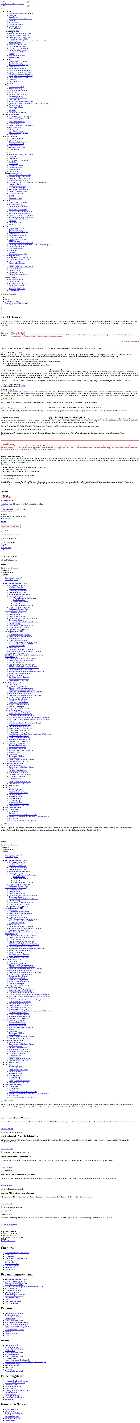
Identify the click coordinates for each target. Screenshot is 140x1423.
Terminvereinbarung (15, 63)
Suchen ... (4, 2)
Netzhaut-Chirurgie (15, 43)
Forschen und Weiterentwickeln (19, 118)
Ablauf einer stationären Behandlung (21, 74)
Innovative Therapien (16, 675)
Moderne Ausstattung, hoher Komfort (21, 13)
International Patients (16, 81)
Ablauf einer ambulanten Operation (20, 72)
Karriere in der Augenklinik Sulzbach (21, 101)
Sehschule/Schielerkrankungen (19, 48)
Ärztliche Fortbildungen (16, 105)
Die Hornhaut (13, 684)
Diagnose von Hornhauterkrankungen (21, 688)
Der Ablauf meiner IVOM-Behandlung (21, 649)
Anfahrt (11, 83)
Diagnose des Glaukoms (17, 616)
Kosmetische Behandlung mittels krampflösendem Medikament (29, 717)
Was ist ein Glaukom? (16, 613)
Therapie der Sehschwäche (17, 749)
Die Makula (13, 633)
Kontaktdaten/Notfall (16, 138)
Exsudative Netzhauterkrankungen (20, 774)
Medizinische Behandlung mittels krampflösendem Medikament (29, 719)
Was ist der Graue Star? (16, 587)
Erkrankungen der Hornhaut (18, 686)
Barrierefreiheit (14, 149)
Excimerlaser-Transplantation (18, 699)
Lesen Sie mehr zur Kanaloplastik (12, 384)
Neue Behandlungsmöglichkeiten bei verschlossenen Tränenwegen (30, 734)
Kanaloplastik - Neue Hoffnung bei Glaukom (23, 622)
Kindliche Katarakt (15, 765)
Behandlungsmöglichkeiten (18, 590)
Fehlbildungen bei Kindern (17, 776)
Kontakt (3, 549)
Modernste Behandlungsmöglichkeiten (21, 712)
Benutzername (5, 568)
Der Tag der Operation (20, 602)
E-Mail (3, 546)
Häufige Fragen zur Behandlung (19, 607)
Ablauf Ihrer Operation (16, 596)
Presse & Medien (14, 28)
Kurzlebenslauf (6, 548)
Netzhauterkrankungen (16, 662)
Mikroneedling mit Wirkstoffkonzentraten (22, 820)
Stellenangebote (14, 30)
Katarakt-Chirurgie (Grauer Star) (19, 35)
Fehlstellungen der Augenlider (18, 726)
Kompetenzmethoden (16, 96)
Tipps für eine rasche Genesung (23, 605)
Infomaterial (13, 109)
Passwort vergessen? (11, 580)
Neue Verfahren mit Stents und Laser (21, 625)
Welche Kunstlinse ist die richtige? (20, 594)
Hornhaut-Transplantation (17, 44)
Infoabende (12, 79)
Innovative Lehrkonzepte (17, 122)
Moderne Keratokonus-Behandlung (20, 693)
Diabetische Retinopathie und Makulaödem (23, 666)
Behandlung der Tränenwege (18, 732)
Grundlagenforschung (16, 131)
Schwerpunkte (13, 22)
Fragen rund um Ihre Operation (19, 627)
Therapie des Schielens (16, 756)
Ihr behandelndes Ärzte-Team (18, 609)
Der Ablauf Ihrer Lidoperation (18, 736)
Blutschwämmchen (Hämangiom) (20, 725)
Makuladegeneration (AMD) (18, 39)
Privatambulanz (14, 66)
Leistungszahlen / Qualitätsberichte (20, 19)
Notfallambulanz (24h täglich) (18, 65)
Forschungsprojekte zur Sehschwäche (21, 750)
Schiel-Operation (14, 758)
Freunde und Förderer (16, 24)
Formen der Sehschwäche (17, 747)
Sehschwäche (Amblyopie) (18, 745)
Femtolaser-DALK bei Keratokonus (20, 697)
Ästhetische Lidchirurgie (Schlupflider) (21, 715)
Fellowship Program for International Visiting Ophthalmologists (29, 103)
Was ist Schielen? (14, 752)
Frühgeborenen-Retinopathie (18, 772)
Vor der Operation (19, 600)
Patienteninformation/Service (18, 78)
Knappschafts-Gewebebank (18, 98)
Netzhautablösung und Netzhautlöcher (21, 664)
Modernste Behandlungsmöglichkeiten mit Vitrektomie (26, 671)
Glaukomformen (14, 614)
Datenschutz (12, 4)
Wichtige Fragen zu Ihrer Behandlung (21, 76)
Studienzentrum (14, 647)
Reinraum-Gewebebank (16, 706)
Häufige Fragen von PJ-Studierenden (21, 125)
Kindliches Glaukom (15, 769)
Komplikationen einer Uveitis (18, 793)
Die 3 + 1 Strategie (15, 624)
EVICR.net (53, 828)
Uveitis (11, 54)
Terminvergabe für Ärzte (17, 147)
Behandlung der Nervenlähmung (19, 730)
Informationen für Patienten (18, 61)
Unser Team (13, 15)
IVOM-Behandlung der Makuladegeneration (23, 642)
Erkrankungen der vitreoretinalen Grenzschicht (24, 668)
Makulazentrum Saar (15, 638)
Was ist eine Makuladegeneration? (20, 635)
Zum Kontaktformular (8, 1241)
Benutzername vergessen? (13, 578)
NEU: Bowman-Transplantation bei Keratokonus (25, 695)
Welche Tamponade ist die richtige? (20, 673)
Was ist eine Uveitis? (15, 789)
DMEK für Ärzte (14, 100)
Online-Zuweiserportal (16, 144)
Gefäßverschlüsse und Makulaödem (20, 670)
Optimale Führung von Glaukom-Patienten (23, 618)
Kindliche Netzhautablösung (18, 771)
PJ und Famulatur (14, 123)
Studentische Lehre (15, 120)
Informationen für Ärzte (16, 87)
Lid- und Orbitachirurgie (17, 46)
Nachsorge (16, 603)
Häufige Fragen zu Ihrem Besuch (20, 782)
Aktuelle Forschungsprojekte (18, 133)
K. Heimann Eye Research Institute (20, 116)
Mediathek (4, 4)
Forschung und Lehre (16, 107)
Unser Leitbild (13, 17)
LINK (23, 386)
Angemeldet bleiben (7, 572)
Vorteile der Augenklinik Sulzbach (20, 739)
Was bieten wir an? (15, 780)
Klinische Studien (14, 129)
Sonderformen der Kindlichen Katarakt (21, 767)
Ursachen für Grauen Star (17, 589)
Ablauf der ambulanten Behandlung (20, 70)
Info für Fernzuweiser (16, 145)
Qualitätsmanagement (16, 26)
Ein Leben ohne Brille (16, 52)
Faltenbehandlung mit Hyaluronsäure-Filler (23, 815)
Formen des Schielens (16, 754)
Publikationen (13, 134)
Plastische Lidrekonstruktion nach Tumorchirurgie (25, 723)
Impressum (20, 4)
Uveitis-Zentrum (14, 800)
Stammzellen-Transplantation (18, 703)
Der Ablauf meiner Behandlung (19, 677)
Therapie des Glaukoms (16, 620)
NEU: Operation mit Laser (17, 592)
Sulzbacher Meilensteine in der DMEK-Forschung (25, 692)
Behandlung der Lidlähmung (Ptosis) (21, 728)
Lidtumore (12, 721)
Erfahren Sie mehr (7, 1129)
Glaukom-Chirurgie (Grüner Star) (20, 37)
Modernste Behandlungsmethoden (20, 33)
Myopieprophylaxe (15, 778)
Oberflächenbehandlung (17, 701)
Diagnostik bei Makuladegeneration (20, 636)
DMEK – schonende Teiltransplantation (22, 690)
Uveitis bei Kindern (15, 802)
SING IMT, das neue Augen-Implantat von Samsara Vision (28, 41)
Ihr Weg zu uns (14, 140)
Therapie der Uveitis (15, 796)
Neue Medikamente (15, 798)
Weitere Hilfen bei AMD (17, 646)
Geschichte (12, 21)
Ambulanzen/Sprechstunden (18, 68)
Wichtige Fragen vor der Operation (24, 598)
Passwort (4, 570)
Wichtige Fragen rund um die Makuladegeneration (25, 651)
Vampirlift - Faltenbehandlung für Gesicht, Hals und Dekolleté (29, 817)
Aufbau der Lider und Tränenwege (20, 714)
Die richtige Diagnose (16, 794)
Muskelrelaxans (14, 811)
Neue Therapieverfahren (17, 55)
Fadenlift (12, 813)
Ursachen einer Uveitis (16, 791)
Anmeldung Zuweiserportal (18, 112)
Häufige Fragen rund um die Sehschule (21, 760)
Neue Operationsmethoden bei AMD (21, 644)
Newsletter (12, 111)
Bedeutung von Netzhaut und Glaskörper (22, 658)
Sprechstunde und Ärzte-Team (19, 708)
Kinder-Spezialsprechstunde (18, 50)
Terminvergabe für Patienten (18, 142)
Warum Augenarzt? (15, 127)
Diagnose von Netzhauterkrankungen (21, 660)
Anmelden (5, 574)
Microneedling (13, 818)
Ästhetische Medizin (15, 57)
